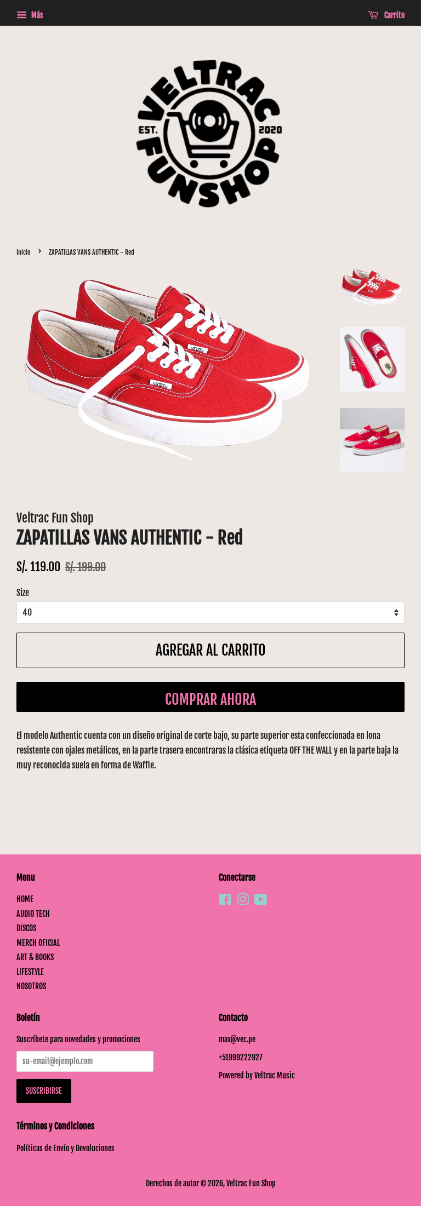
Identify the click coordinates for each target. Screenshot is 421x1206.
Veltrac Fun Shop (251, 1183)
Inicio (23, 252)
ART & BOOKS (35, 957)
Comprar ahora (210, 699)
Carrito (394, 15)
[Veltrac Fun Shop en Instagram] (243, 901)
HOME (24, 899)
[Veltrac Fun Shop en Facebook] (225, 901)
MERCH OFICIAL (38, 942)
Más (36, 15)
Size (22, 592)
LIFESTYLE (30, 972)
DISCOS (26, 928)
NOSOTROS (31, 986)
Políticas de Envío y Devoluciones (65, 1148)
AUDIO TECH (33, 913)
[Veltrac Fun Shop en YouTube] (260, 901)
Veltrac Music (274, 1075)
